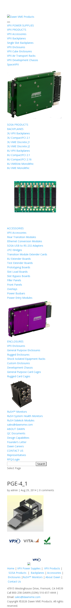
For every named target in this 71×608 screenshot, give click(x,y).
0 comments (46, 490)
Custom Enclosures (18, 363)
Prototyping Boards (18, 267)
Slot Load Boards (17, 271)
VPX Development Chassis (22, 60)
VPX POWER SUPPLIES (20, 25)
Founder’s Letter (16, 442)
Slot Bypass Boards (18, 276)
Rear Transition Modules (21, 237)
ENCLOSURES (15, 341)
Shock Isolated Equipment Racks (26, 358)
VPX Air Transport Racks (21, 55)
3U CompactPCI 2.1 (18, 137)
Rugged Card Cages (18, 376)
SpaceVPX (13, 64)
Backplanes (37, 572)
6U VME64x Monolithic (20, 163)
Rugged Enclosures (18, 354)
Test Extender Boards (20, 263)
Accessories (54, 572)
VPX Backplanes (16, 38)
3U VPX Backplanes (18, 133)
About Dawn (53, 577)
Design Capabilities (18, 437)
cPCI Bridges (14, 250)
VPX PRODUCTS (16, 29)
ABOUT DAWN (16, 429)
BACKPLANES (15, 129)
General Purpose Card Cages (24, 372)
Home (10, 568)
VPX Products (52, 568)
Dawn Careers (15, 446)
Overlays (12, 289)
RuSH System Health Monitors (25, 416)
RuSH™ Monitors (17, 411)
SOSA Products (17, 572)
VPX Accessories (16, 34)
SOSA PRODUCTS (17, 124)
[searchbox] (21, 464)
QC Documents (16, 433)
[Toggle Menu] (8, 22)
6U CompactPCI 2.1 (18, 155)
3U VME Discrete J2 (18, 146)
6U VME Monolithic (18, 168)
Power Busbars (16, 293)
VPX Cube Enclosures (19, 51)
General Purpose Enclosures (23, 350)
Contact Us (14, 581)
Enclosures (14, 577)
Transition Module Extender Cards (27, 254)
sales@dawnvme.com (20, 424)
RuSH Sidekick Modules (20, 420)
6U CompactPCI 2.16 (19, 159)
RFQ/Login (13, 459)
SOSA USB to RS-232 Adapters (25, 245)
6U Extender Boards (19, 258)
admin (14, 490)
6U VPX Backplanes (18, 150)
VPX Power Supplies (29, 568)
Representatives (16, 455)
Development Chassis (20, 367)
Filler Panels (14, 280)
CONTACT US (15, 450)
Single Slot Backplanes (20, 42)
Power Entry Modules (19, 297)
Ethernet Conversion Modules (24, 241)
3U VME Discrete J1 (18, 142)
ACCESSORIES (15, 228)
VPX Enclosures (16, 47)
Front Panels (14, 284)
